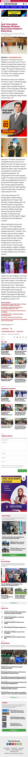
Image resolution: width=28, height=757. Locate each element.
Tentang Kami (14, 748)
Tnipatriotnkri (19, 331)
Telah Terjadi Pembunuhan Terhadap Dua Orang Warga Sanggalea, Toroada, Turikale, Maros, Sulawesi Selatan (14, 693)
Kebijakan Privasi (14, 751)
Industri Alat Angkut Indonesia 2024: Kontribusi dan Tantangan (17, 718)
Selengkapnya (13, 555)
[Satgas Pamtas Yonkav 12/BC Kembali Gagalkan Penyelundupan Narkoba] (14, 657)
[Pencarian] (26, 4)
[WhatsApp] (18, 744)
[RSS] (21, 744)
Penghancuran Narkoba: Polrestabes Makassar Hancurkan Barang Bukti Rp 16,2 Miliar (13, 537)
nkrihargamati (5, 328)
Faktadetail (6, 33)
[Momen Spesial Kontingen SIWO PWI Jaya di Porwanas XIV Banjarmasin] (7, 590)
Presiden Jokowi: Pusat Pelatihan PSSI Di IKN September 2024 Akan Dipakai (20, 597)
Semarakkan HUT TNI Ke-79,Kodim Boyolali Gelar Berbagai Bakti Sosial (12, 314)
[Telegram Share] (23, 337)
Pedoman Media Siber (17, 749)
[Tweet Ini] (17, 337)
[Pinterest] (13, 744)
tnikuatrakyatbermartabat (8, 331)
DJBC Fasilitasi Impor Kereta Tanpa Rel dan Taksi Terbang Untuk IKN (17, 711)
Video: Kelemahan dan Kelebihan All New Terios (15, 627)
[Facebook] (7, 744)
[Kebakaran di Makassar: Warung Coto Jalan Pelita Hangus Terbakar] (5, 549)
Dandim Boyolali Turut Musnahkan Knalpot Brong (16, 724)
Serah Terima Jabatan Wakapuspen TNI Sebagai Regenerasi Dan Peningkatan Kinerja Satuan (14, 34)
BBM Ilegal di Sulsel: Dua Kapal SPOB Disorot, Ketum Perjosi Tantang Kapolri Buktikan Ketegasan (17, 543)
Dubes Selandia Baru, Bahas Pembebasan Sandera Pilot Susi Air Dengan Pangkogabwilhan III (14, 683)
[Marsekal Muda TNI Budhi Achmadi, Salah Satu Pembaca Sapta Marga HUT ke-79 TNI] (21, 346)
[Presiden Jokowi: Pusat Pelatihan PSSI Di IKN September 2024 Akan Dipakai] (21, 590)
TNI (2, 22)
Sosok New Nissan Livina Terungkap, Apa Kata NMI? (14, 637)
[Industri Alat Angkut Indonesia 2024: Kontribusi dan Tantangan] (4, 718)
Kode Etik (8, 749)
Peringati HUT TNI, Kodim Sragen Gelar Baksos (11, 317)
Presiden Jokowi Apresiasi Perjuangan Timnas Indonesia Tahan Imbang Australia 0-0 (12, 584)
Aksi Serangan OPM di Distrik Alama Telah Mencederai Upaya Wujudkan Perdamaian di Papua (13, 672)
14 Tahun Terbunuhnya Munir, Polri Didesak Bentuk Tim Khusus (14, 618)
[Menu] (2, 4)
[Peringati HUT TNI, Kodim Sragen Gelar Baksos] (7, 374)
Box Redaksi (6, 748)
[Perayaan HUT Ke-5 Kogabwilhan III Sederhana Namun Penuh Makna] (7, 360)
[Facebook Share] (14, 337)
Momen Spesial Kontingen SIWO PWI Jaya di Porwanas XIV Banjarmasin (7, 597)
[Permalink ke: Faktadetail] (2, 34)
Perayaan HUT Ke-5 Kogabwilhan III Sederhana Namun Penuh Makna (13, 311)
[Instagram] (15, 744)
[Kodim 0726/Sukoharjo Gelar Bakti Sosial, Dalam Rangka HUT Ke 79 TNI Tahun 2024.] (21, 374)
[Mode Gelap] (24, 4)
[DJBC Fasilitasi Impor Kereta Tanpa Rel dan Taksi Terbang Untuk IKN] (5, 712)
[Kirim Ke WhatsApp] (26, 337)
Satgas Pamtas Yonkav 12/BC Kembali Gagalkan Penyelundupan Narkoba (12, 667)
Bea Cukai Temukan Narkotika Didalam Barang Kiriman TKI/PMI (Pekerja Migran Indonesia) (13, 688)
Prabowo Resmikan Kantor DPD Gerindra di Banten (14, 623)
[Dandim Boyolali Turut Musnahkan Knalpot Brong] (4, 725)
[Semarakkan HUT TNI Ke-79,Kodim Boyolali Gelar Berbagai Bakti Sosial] (21, 360)
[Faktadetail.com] (10, 4)
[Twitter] (10, 744)
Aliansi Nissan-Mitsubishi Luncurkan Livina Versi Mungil (14, 632)
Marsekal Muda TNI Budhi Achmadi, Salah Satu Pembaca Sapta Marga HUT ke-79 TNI (11, 308)
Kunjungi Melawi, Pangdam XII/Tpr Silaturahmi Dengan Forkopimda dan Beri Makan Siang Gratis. (13, 305)
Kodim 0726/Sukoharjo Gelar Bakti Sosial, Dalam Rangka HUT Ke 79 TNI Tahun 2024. (14, 320)
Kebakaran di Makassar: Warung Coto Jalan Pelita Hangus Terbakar (17, 549)
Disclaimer (21, 748)
